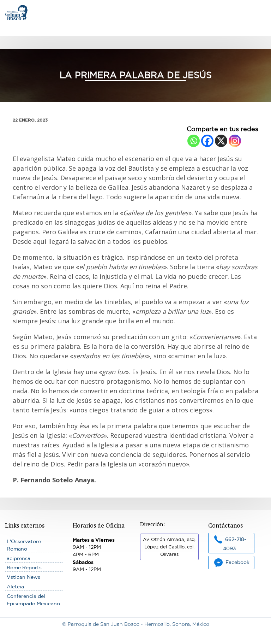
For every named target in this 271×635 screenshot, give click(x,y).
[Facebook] (207, 141)
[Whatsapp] (193, 141)
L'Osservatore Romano (24, 545)
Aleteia (15, 586)
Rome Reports (24, 567)
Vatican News (23, 577)
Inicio (11, 8)
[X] (221, 141)
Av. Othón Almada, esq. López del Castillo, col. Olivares (169, 547)
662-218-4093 (234, 543)
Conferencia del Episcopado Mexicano (33, 599)
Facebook (237, 562)
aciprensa (18, 558)
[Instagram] (235, 141)
